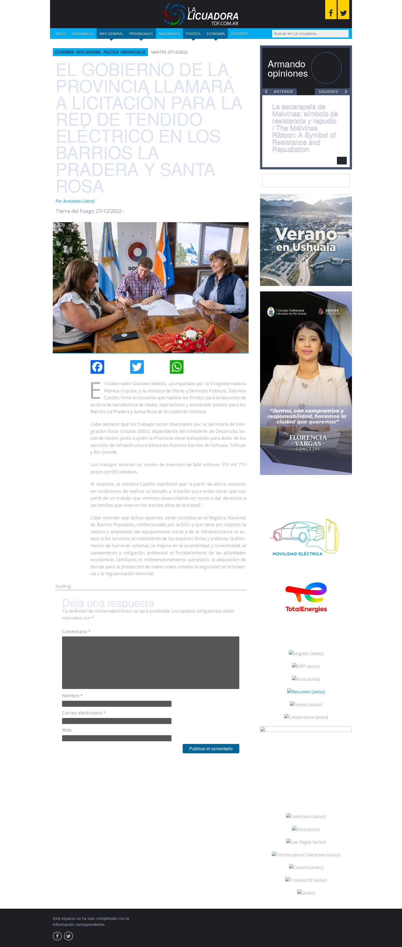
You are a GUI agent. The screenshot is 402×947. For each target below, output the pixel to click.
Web (67, 730)
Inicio (61, 33)
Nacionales (82, 33)
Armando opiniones (288, 68)
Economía (216, 33)
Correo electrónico (84, 713)
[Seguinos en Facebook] (331, 9)
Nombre (72, 696)
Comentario (76, 632)
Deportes (240, 33)
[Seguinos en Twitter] (343, 9)
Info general (111, 33)
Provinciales (141, 33)
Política (193, 33)
